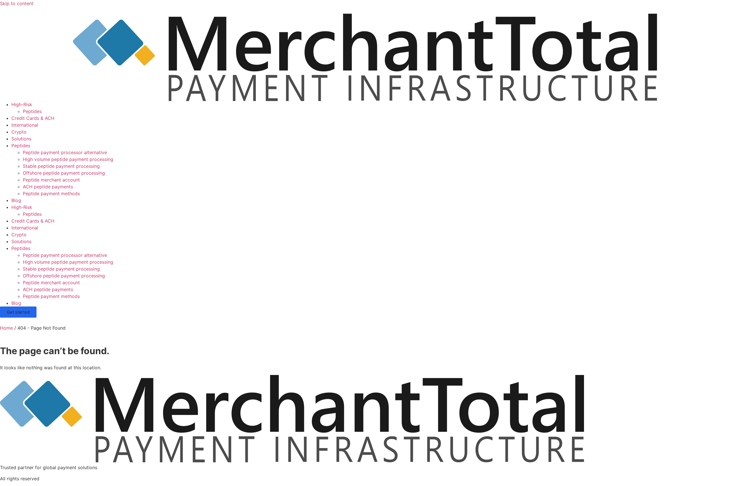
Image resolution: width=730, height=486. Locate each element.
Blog (16, 200)
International (24, 125)
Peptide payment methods (51, 193)
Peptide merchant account (51, 180)
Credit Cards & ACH (32, 118)
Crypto (19, 132)
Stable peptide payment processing (61, 166)
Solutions (21, 139)
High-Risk (21, 104)
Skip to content (16, 3)
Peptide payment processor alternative (65, 152)
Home (6, 328)
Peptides (32, 111)
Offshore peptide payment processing (64, 173)
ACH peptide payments (48, 186)
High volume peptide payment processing (68, 159)
